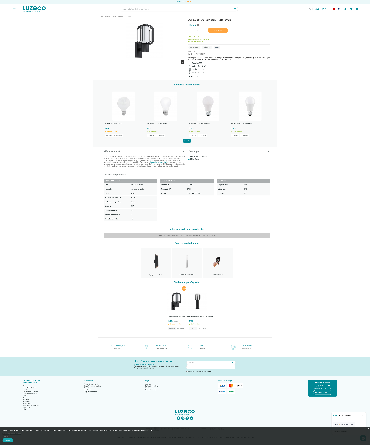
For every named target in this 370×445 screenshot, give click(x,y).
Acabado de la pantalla (113, 202)
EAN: (190, 54)
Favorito (207, 47)
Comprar (218, 30)
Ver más (187, 141)
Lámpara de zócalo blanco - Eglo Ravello (201, 316)
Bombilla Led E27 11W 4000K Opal (241, 123)
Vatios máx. (196, 66)
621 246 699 (320, 9)
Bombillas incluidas (111, 219)
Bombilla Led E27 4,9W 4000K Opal (199, 123)
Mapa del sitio (27, 407)
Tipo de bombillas (111, 210)
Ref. (189, 52)
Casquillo (195, 63)
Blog (24, 397)
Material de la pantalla (113, 197)
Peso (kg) (221, 193)
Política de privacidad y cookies (12, 433)
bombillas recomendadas (159, 162)
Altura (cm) (196, 72)
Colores (107, 193)
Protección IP (166, 189)
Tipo (106, 185)
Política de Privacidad (206, 371)
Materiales (108, 189)
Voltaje (163, 193)
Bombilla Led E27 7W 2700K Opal (157, 123)
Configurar (6, 436)
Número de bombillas (112, 215)
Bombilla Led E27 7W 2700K (113, 123)
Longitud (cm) (196, 69)
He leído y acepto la (200, 371)
